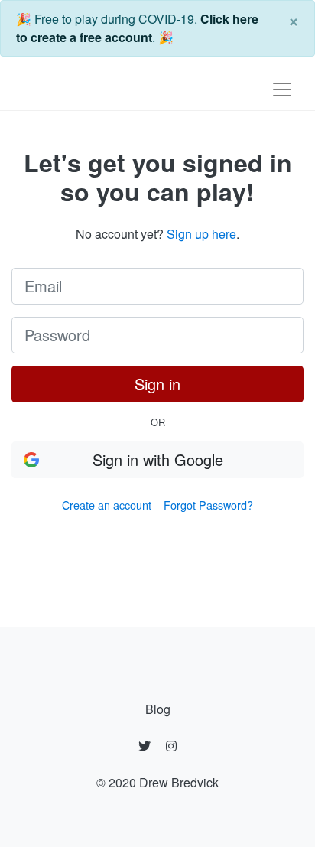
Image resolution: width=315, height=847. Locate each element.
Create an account (106, 505)
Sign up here (201, 234)
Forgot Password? (208, 505)
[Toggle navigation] (282, 89)
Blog (157, 709)
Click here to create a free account (137, 28)
